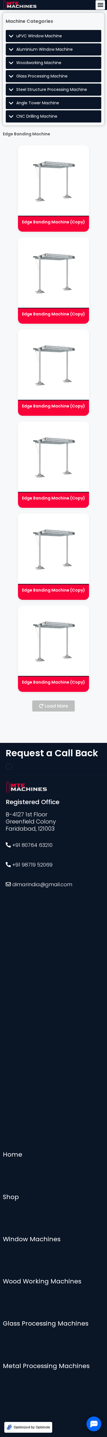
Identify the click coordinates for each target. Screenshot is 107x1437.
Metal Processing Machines (46, 1365)
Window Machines (31, 1239)
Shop (11, 1197)
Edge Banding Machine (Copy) (53, 222)
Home (12, 1154)
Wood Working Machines (42, 1281)
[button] (100, 5)
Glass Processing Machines (45, 1323)
